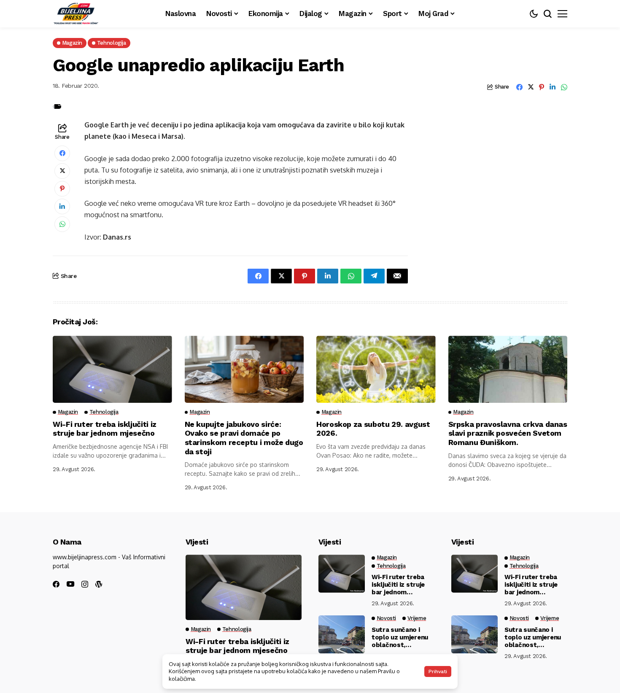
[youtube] (70, 584)
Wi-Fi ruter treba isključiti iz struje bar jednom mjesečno (104, 429)
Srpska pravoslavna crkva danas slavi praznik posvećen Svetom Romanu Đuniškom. (507, 433)
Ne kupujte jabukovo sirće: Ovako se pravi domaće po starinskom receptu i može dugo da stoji (244, 438)
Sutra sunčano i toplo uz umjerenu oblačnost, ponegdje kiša (400, 637)
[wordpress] (98, 584)
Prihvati (438, 671)
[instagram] (84, 584)
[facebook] (56, 584)
